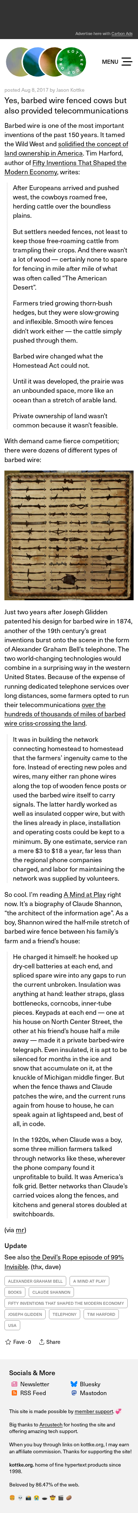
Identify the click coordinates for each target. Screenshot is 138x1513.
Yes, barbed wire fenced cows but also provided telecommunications (66, 105)
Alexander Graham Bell (35, 1281)
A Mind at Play (85, 894)
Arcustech (51, 1424)
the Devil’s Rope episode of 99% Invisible (64, 1261)
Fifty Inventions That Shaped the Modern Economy (65, 167)
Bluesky (90, 1383)
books (15, 1292)
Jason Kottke (70, 90)
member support (94, 1411)
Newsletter (34, 1383)
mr (20, 1229)
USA (12, 1325)
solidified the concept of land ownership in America (66, 148)
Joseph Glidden (25, 1314)
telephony (65, 1314)
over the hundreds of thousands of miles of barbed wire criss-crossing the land (64, 713)
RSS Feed (33, 1392)
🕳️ (44, 1497)
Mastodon (93, 1392)
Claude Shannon (51, 1292)
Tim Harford (101, 1314)
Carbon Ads (122, 33)
